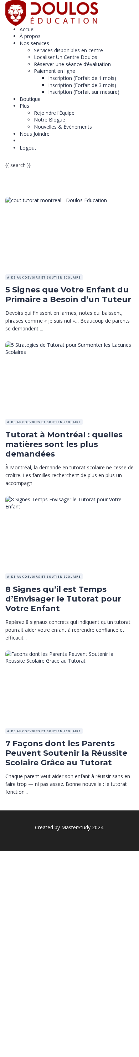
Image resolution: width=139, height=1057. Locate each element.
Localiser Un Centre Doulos (65, 57)
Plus (24, 105)
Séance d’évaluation (42, 140)
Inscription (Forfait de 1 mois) (82, 78)
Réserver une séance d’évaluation (72, 64)
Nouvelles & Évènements (63, 126)
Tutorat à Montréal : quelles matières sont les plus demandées (64, 444)
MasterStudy (76, 827)
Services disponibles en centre (68, 50)
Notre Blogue (49, 119)
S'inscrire (41, 1046)
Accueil (28, 29)
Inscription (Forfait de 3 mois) (82, 85)
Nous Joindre (35, 133)
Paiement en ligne (54, 71)
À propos (30, 36)
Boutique (30, 99)
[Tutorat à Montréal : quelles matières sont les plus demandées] (69, 344)
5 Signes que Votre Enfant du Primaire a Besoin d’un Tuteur (68, 294)
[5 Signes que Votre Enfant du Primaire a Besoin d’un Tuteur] (56, 200)
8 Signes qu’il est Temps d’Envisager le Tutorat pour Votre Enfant (63, 598)
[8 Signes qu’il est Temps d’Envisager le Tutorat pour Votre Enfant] (69, 499)
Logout (28, 147)
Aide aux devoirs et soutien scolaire (44, 277)
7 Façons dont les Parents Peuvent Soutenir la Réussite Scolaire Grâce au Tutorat (66, 753)
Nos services (34, 43)
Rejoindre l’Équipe (54, 112)
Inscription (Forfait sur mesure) (83, 91)
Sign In (60, 1046)
